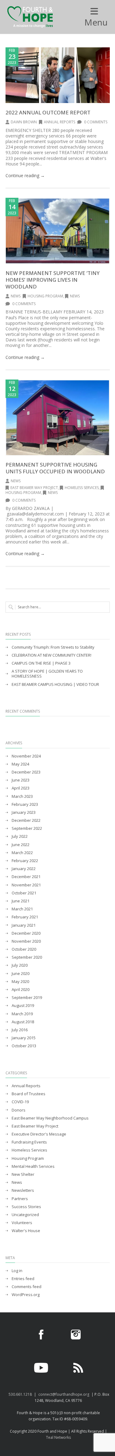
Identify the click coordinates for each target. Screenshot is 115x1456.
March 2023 (22, 796)
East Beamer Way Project (34, 487)
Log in (17, 1270)
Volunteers (22, 1222)
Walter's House (26, 1230)
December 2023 (26, 772)
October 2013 (24, 1045)
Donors (18, 1110)
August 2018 (23, 1021)
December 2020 (26, 933)
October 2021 (24, 893)
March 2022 (22, 852)
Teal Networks (58, 1437)
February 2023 (25, 804)
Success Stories (26, 1206)
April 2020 (20, 989)
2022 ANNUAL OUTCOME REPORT (48, 112)
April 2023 (20, 788)
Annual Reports (59, 122)
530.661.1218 (20, 1394)
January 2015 (24, 1037)
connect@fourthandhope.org (63, 1394)
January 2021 (24, 925)
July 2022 (20, 836)
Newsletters (23, 1190)
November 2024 (26, 756)
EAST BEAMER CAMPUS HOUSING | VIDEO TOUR (55, 684)
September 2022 (27, 828)
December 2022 (26, 820)
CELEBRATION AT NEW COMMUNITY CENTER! (51, 655)
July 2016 (20, 1029)
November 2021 (26, 885)
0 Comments (95, 122)
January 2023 (24, 812)
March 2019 (22, 1013)
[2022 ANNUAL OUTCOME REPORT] (58, 75)
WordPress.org (26, 1294)
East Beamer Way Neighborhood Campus (50, 1118)
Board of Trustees (28, 1093)
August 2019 (23, 1005)
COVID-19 (20, 1101)
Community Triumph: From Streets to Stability (53, 647)
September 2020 (27, 957)
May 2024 (20, 764)
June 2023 (20, 780)
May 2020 (20, 981)
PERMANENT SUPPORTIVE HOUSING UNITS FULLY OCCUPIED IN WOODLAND (55, 468)
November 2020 (26, 941)
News (16, 296)
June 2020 (20, 973)
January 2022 (24, 868)
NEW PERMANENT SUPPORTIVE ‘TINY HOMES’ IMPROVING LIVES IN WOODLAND (53, 279)
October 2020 (24, 949)
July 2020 (20, 965)
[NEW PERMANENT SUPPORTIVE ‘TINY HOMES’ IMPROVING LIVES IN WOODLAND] (58, 231)
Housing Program (45, 296)
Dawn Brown (24, 122)
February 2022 (25, 860)
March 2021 (22, 909)
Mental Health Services (33, 1166)
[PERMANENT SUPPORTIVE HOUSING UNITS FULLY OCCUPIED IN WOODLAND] (58, 417)
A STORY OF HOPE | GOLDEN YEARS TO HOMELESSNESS (47, 674)
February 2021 (25, 917)
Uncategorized (25, 1214)
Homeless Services (82, 487)
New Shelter (23, 1174)
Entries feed (23, 1278)
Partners (20, 1198)
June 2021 (20, 901)
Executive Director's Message (39, 1134)
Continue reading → (25, 175)
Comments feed (26, 1286)
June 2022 (20, 844)
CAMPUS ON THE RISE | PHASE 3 (41, 663)
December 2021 (26, 876)
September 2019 (27, 997)
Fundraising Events (29, 1142)
